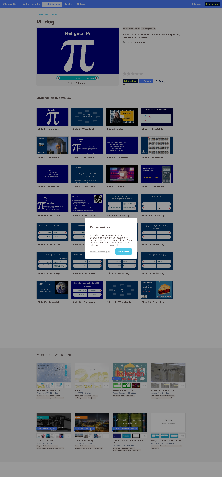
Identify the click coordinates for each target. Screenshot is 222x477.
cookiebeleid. (114, 245)
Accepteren (124, 251)
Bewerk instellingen (100, 251)
